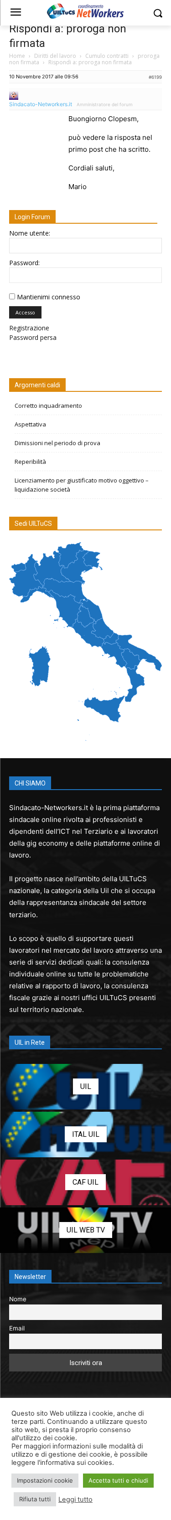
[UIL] (85, 1086)
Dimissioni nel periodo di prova (57, 443)
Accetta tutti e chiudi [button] (118, 1480)
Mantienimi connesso (48, 297)
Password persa (33, 337)
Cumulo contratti (107, 56)
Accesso (25, 312)
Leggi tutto (75, 1499)
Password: (24, 262)
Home (17, 56)
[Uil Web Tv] (85, 1230)
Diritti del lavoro (55, 56)
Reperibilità (30, 461)
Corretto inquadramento (48, 405)
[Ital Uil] (85, 1134)
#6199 (155, 77)
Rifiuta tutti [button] (35, 1499)
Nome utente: (29, 233)
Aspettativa (30, 424)
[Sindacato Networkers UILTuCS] (85, 10)
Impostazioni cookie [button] (45, 1480)
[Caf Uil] (85, 1182)
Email (17, 1328)
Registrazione (29, 328)
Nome (17, 1299)
